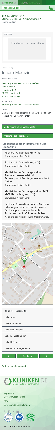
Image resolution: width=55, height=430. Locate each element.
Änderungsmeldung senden (15, 366)
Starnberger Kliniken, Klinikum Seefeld (20, 104)
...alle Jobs (10, 317)
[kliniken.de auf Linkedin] (17, 412)
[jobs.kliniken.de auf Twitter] (5, 412)
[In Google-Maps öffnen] (27, 264)
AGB (6, 401)
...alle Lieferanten (13, 342)
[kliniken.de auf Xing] (13, 412)
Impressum (9, 393)
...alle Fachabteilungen (15, 336)
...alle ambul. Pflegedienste (17, 348)
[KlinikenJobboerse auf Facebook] (9, 412)
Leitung (5, 109)
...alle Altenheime (13, 323)
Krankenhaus (7, 101)
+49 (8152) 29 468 (11, 96)
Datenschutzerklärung (14, 396)
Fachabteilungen (11, 7)
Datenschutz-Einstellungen (17, 405)
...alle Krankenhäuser (14, 329)
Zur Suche (27, 356)
